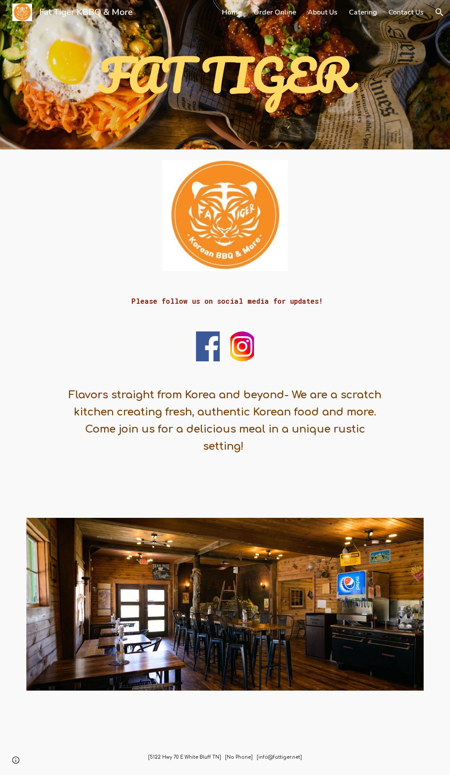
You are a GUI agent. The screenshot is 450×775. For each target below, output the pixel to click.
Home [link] (232, 12)
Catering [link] (363, 12)
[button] (439, 12)
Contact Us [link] (406, 12)
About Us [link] (323, 12)
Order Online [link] (275, 12)
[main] (225, 74)
